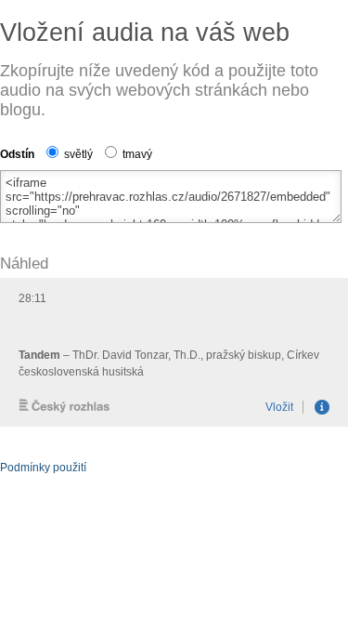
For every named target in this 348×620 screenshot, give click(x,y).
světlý (77, 154)
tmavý (136, 154)
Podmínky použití (43, 467)
